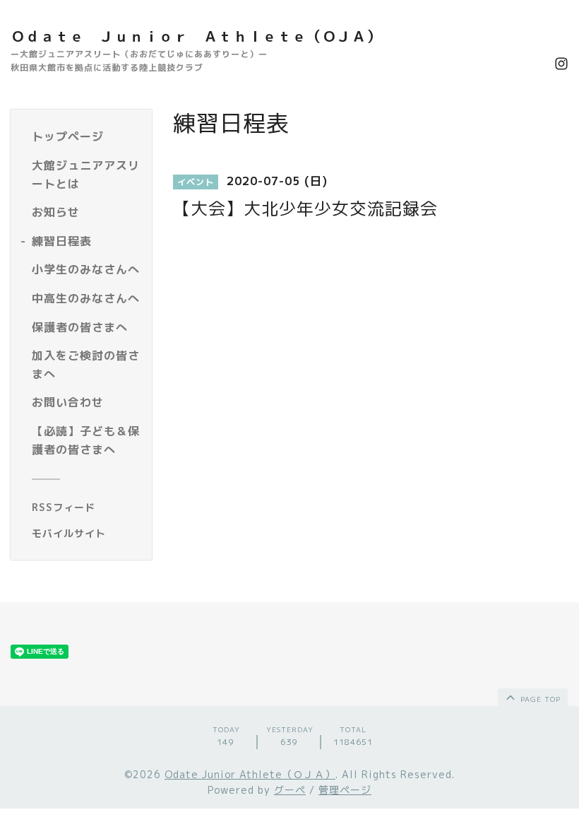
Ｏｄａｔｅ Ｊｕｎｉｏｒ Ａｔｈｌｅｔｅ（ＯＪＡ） (196, 36)
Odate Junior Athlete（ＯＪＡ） (250, 774)
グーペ (290, 790)
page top (539, 699)
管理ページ (344, 790)
